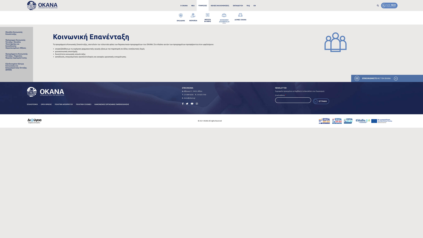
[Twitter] (187, 103)
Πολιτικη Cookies (83, 104)
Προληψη (181, 21)
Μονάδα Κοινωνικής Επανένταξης (14, 33)
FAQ (248, 6)
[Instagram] (197, 103)
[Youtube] (192, 103)
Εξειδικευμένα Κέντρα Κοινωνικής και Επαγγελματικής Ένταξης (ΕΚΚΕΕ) (16, 67)
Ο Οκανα (184, 6)
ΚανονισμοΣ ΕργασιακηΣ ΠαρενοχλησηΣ (112, 104)
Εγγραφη (323, 101)
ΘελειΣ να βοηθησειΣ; (220, 6)
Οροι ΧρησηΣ (46, 104)
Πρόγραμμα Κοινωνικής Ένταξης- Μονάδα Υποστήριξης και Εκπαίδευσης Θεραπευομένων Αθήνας (16, 44)
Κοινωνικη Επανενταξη (224, 21)
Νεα (193, 6)
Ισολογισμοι (32, 104)
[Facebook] (183, 103)
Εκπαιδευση (238, 6)
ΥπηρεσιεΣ (202, 6)
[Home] (42, 5)
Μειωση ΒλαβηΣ (207, 20)
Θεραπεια (193, 20)
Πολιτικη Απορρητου (64, 104)
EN (255, 6)
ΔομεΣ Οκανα (240, 20)
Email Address (280, 95)
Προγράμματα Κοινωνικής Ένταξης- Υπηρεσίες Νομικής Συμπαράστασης (17, 56)
